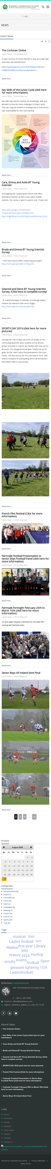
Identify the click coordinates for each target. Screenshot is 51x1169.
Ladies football (21, 941)
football (33, 962)
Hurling (37, 954)
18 (9, 870)
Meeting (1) (8, 910)
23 (32, 870)
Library (40, 946)
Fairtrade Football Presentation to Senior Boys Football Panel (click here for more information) (25, 558)
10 (5, 866)
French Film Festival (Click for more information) (22, 515)
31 (5, 879)
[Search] (49, 41)
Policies (7, 1122)
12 (34, 817)
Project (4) (7, 913)
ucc (39, 941)
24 (5, 875)
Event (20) (7, 901)
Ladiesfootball (21, 972)
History (15, 955)
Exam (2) (7, 904)
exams (21, 960)
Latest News (9, 1130)
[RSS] (46, 41)
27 (19, 875)
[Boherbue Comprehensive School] (21, 7)
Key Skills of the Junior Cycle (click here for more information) (24, 91)
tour (31, 936)
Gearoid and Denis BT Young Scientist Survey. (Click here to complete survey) (24, 290)
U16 (43, 967)
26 (14, 875)
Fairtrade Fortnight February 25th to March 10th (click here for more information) (23, 610)
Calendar (7, 1138)
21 (23, 870)
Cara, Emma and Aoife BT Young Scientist (21, 183)
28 (23, 875)
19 (14, 870)
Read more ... (7, 78)
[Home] (42, 41)
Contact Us (8, 1142)
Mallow (12, 947)
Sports (6, 1114)
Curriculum (8, 1118)
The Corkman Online (14, 50)
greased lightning (24, 967)
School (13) (8, 916)
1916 (25, 955)
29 (27, 875)
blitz (25, 950)
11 (9, 866)
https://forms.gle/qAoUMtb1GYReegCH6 (18, 264)
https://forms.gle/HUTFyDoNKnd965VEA (18, 306)
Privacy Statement (38, 1161)
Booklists (7, 1126)
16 (32, 866)
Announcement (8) (10, 891)
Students (7, 1134)
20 (19, 870)
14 (23, 866)
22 (27, 870)
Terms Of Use (25, 1163)
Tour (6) (6, 923)
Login (26, 16)
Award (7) (7, 894)
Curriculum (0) (9, 897)
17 (5, 870)
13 (19, 866)
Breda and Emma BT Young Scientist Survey (23, 251)
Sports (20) (7, 920)
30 (32, 875)
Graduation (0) (9, 907)
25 (9, 875)
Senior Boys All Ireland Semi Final (21, 672)
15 (27, 866)
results (9, 961)
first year (25, 946)
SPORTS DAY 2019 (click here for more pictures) (24, 330)
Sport (44, 961)
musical (19, 936)
